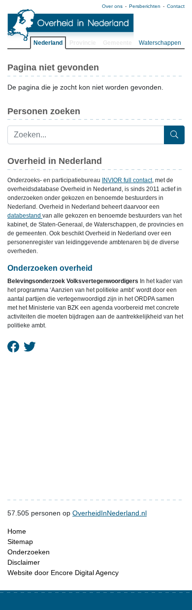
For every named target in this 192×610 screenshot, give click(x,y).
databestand (24, 215)
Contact (176, 6)
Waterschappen (160, 42)
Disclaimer (23, 562)
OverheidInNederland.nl (109, 513)
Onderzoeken (28, 552)
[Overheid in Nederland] (70, 25)
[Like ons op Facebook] (13, 347)
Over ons (112, 6)
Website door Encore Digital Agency (63, 573)
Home (16, 531)
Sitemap (20, 542)
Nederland (48, 42)
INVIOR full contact (127, 180)
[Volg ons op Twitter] (30, 347)
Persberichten (144, 6)
